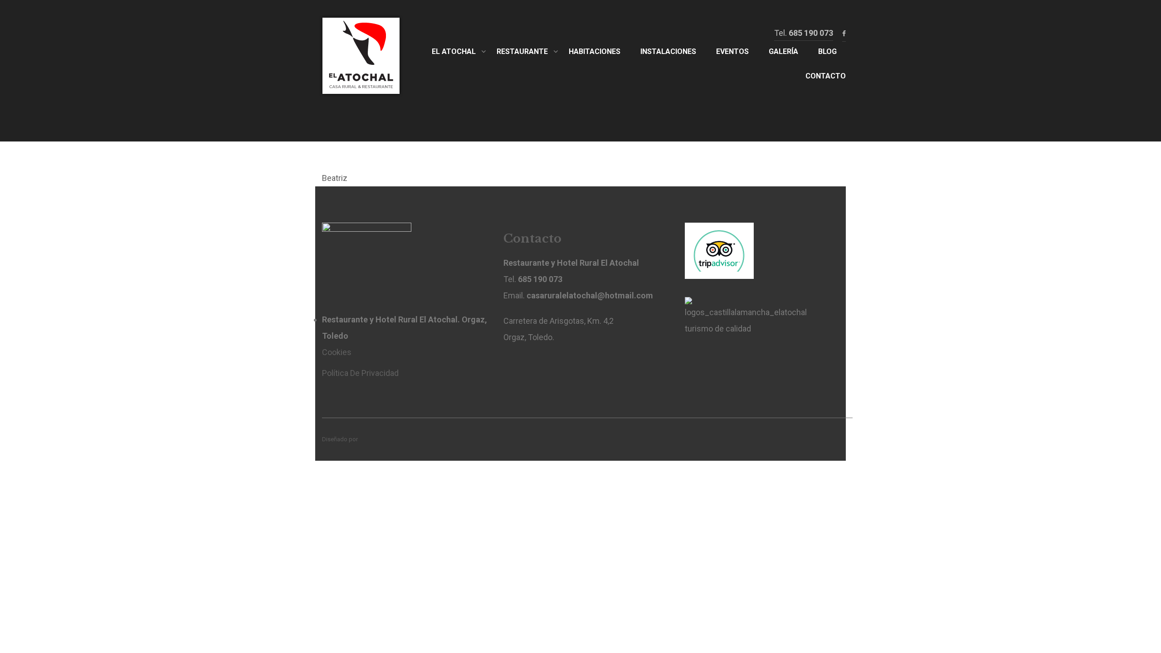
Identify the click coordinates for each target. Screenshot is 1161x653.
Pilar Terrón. (374, 439)
